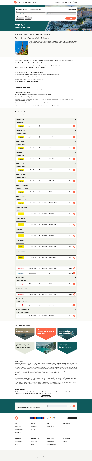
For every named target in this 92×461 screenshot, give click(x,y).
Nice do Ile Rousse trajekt (43, 69)
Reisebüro (32, 444)
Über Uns (16, 444)
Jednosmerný (25, 9)
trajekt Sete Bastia (20, 232)
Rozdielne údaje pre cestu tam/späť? (35, 9)
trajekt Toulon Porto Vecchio (22, 188)
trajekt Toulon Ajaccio (20, 144)
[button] (46, 119)
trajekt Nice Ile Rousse (21, 133)
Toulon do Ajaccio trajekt (20, 89)
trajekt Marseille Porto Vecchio (22, 312)
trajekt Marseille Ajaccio (21, 265)
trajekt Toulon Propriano (21, 199)
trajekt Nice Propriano (21, 254)
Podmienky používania (50, 441)
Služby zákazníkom (18, 426)
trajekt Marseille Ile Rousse (22, 291)
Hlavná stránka (18, 34)
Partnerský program (34, 441)
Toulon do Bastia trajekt (19, 94)
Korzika (32, 34)
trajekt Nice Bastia (20, 155)
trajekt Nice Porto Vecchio (21, 210)
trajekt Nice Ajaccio (20, 122)
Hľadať (70, 18)
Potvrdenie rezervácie (50, 426)
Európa (26, 34)
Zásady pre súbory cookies (51, 444)
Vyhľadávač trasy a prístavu (19, 429)
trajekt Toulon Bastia (20, 166)
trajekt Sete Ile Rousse (21, 221)
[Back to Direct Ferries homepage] (20, 2)
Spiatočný (19, 9)
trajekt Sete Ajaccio (20, 243)
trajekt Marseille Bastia (21, 280)
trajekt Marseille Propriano (21, 301)
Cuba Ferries (65, 441)
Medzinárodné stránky (18, 441)
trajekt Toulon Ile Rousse (21, 177)
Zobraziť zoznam (18, 114)
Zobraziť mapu (26, 114)
